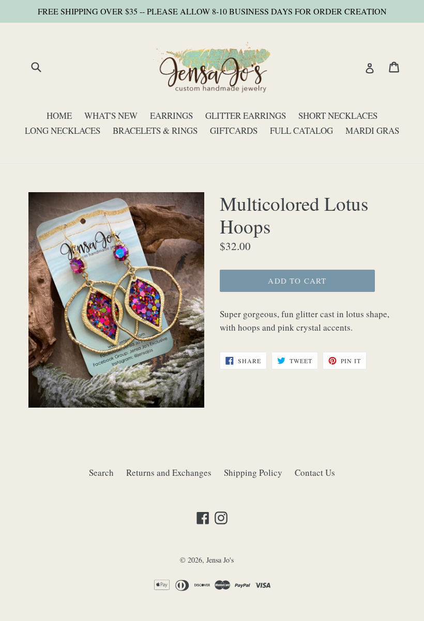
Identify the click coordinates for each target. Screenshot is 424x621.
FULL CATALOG (301, 130)
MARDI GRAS (372, 130)
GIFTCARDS (234, 130)
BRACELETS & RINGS (155, 130)
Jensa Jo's (220, 560)
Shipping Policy (253, 472)
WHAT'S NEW (111, 115)
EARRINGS (171, 115)
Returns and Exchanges (168, 472)
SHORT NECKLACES (337, 115)
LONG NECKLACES (62, 130)
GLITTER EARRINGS (245, 115)
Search (101, 472)
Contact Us (315, 472)
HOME (59, 115)
